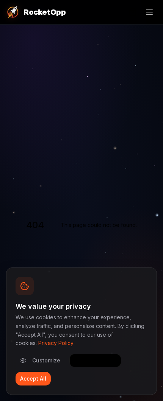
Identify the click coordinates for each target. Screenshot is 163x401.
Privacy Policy (56, 343)
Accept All (33, 378)
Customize (46, 360)
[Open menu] (149, 12)
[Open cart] (132, 12)
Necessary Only (95, 360)
